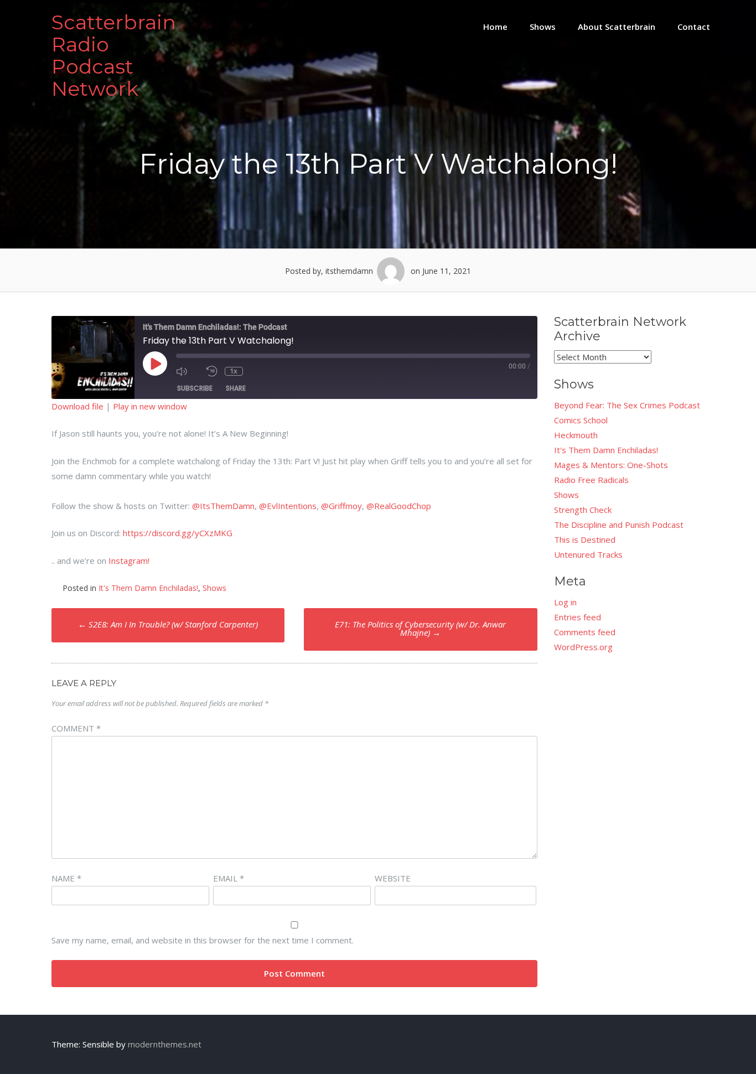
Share (236, 388)
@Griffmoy (341, 505)
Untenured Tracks (588, 554)
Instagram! (128, 560)
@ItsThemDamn (223, 505)
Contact (693, 26)
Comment (76, 728)
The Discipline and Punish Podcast (618, 524)
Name (66, 878)
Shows (543, 26)
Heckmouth (576, 434)
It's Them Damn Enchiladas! (148, 588)
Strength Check (583, 509)
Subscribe (195, 388)
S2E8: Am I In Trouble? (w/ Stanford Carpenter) (168, 624)
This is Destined (584, 539)
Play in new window (150, 406)
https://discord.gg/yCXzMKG (177, 532)
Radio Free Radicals (591, 479)
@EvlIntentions (288, 505)
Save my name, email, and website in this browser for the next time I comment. (202, 940)
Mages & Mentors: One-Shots (611, 464)
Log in (565, 602)
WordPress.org (583, 646)
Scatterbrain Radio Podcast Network (113, 55)
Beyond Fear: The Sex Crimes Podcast (627, 405)
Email (228, 878)
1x (233, 371)
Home (495, 26)
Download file (77, 406)
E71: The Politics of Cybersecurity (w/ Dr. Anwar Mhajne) (420, 628)
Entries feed (577, 616)
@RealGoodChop (398, 505)
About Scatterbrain (616, 26)
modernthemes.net (164, 1044)
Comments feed (584, 631)
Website (393, 878)
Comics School (581, 420)
